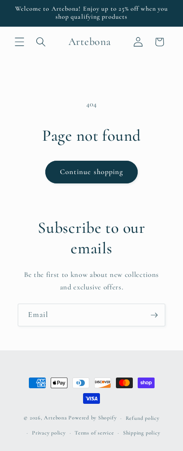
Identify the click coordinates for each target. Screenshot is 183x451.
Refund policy (142, 418)
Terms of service (94, 433)
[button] (19, 42)
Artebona (55, 418)
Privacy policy (49, 433)
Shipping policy (141, 433)
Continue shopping (91, 171)
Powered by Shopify (92, 418)
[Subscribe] (154, 315)
